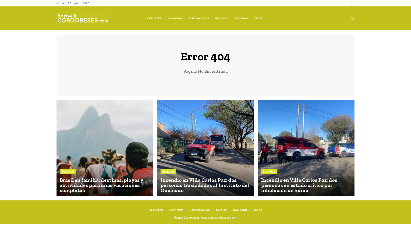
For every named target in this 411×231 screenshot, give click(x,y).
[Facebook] (351, 3)
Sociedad (67, 171)
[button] (352, 18)
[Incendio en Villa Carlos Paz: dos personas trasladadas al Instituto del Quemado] (205, 148)
